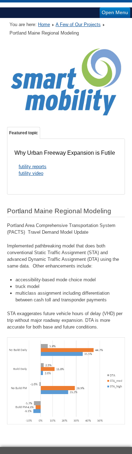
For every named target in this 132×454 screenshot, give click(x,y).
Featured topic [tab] (23, 133)
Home (44, 24)
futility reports (32, 166)
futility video (31, 173)
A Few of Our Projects (78, 24)
